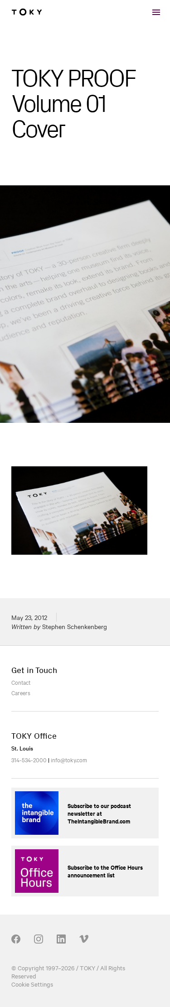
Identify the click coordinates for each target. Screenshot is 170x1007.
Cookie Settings (32, 984)
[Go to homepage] (26, 12)
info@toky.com (69, 759)
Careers (20, 692)
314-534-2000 (29, 759)
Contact (20, 682)
